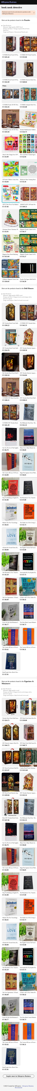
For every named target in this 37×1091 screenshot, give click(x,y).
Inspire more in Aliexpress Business (18, 1076)
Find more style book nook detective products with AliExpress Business (16, 12)
